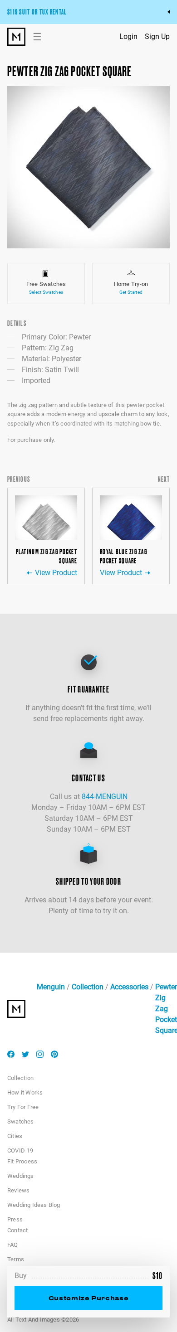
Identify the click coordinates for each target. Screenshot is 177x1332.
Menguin (51, 987)
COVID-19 (20, 1150)
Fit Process (22, 1161)
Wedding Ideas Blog (33, 1204)
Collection (87, 987)
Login (128, 36)
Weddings (20, 1175)
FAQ (12, 1244)
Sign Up (157, 36)
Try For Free (23, 1107)
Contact (17, 1230)
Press (15, 1219)
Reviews (18, 1190)
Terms (15, 1259)
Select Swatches (46, 292)
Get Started (131, 292)
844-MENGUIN (105, 796)
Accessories (129, 987)
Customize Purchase (88, 1297)
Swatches (20, 1121)
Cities (14, 1136)
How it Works (25, 1092)
